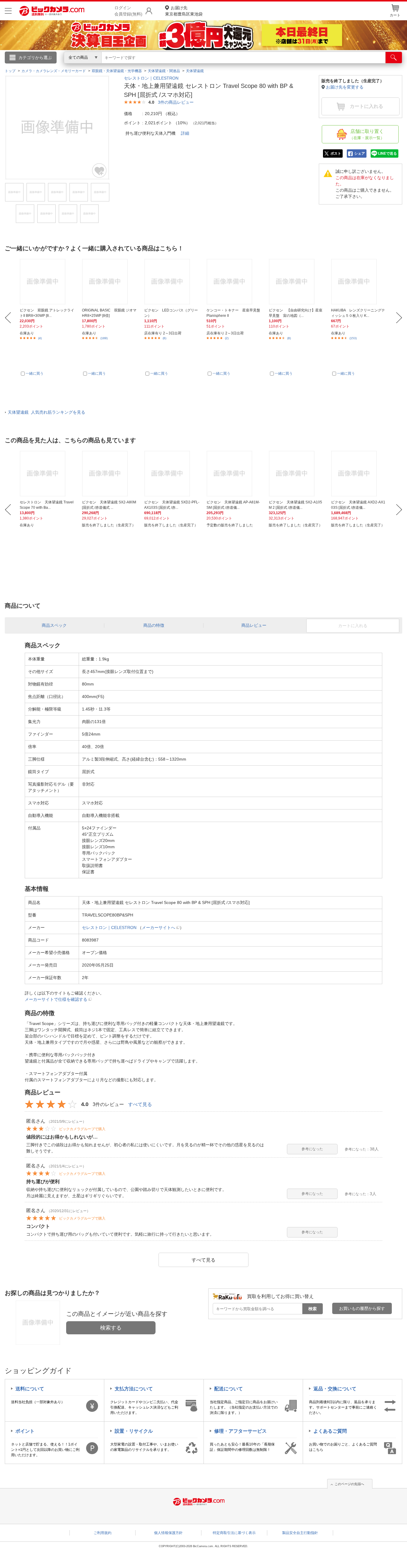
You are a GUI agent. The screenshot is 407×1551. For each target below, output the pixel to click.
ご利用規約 (102, 1533)
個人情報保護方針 (168, 1533)
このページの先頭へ (349, 1484)
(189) (104, 338)
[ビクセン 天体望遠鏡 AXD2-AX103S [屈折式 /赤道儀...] (358, 474)
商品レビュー (253, 625)
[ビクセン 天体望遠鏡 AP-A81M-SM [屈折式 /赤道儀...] (234, 474)
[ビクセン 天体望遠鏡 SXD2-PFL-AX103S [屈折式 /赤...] (172, 474)
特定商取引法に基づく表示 (234, 1533)
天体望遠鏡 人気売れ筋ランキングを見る (46, 412)
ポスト (335, 153)
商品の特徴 (153, 625)
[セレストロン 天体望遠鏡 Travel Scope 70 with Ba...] (47, 474)
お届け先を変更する (344, 87)
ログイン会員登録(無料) (128, 10)
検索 (312, 1308)
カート (395, 15)
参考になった (312, 1149)
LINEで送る (387, 153)
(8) (289, 338)
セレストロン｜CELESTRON (151, 78)
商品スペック (54, 625)
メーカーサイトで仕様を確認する (56, 999)
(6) (164, 338)
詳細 (185, 133)
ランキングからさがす (180, 65)
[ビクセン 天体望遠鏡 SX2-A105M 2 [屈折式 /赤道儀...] (296, 474)
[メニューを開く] (8, 11)
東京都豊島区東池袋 (184, 10)
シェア (359, 153)
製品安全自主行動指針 (300, 1533)
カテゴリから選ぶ (35, 57)
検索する (111, 1328)
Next (399, 317)
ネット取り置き (280, 65)
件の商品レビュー (176, 102)
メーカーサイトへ (158, 927)
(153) (353, 338)
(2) (227, 338)
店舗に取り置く (366, 134)
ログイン (75, 67)
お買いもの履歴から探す (362, 1308)
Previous (8, 317)
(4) (40, 338)
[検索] (394, 57)
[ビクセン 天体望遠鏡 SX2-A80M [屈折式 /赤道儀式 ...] (109, 474)
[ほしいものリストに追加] (99, 170)
